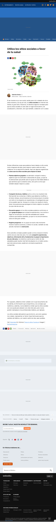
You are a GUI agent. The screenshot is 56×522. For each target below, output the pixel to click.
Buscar (50, 470)
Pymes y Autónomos (16, 499)
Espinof (25, 485)
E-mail (15, 58)
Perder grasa (6, 460)
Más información (9, 520)
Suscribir (27, 428)
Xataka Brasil (6, 512)
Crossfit (21, 419)
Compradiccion (6, 500)
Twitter (10, 58)
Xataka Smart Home (7, 489)
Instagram (42, 5)
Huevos (42, 39)
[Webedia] (52, 1)
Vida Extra (15, 485)
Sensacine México (27, 510)
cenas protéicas (24, 460)
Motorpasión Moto (48, 485)
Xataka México (6, 510)
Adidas (12, 39)
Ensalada (48, 39)
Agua (30, 39)
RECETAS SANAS (19, 5)
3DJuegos (15, 483)
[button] (17, 94)
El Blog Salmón (16, 496)
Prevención (21, 328)
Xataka (4, 483)
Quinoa (15, 419)
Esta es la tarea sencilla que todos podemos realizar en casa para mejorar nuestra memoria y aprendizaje (31, 414)
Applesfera (5, 487)
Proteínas (40, 452)
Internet (34, 328)
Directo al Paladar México (37, 510)
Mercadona (18, 39)
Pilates (27, 419)
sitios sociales (41, 328)
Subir (48, 476)
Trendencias (6, 496)
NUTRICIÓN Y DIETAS (30, 5)
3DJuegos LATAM (17, 510)
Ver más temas (8, 464)
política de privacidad (22, 431)
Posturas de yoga (35, 419)
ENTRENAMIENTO (9, 5)
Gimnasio (7, 39)
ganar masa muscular (43, 460)
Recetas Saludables (43, 454)
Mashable (13, 322)
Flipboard (51, 5)
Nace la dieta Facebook (32, 322)
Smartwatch (35, 39)
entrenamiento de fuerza (27, 457)
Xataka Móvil (6, 485)
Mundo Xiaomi (6, 491)
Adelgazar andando (45, 419)
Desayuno (5, 457)
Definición (40, 457)
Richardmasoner (12, 324)
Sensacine (25, 483)
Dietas (22, 454)
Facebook (45, 5)
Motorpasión (46, 483)
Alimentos (5, 454)
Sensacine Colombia (28, 512)
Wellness (27, 328)
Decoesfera (6, 498)
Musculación (6, 452)
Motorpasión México (46, 510)
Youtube (48, 5)
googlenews (53, 5)
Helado (24, 39)
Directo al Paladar (37, 483)
